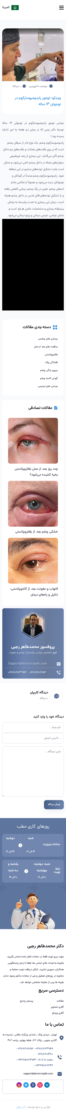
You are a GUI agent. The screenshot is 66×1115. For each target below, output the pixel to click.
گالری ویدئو (58, 1013)
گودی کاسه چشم (49, 378)
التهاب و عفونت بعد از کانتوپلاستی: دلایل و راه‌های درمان (34, 592)
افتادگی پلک (51, 363)
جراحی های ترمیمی (48, 386)
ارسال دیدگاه (54, 804)
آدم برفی (21, 1107)
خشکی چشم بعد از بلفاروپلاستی (36, 531)
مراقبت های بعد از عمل (46, 347)
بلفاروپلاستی (51, 355)
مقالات (60, 1001)
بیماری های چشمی (48, 339)
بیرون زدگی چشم (49, 370)
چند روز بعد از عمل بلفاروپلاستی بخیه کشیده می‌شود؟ (36, 472)
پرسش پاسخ (26, 1001)
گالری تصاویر (57, 1007)
